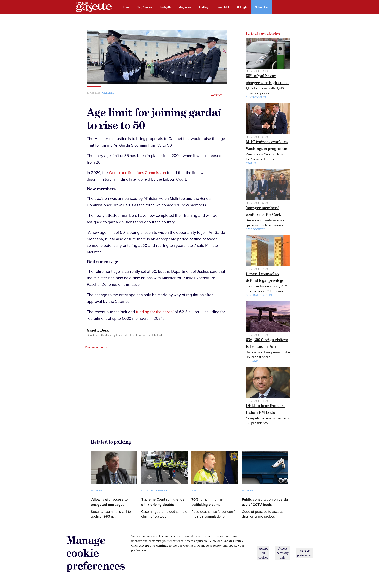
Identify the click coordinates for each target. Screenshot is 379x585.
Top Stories (144, 7)
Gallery (204, 7)
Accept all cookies (263, 553)
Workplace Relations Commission (137, 172)
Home (125, 7)
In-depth (165, 7)
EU (276, 295)
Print (218, 95)
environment (256, 97)
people (251, 163)
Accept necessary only (283, 553)
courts (161, 490)
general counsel (259, 295)
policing (107, 92)
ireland (252, 361)
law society (255, 229)
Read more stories (96, 347)
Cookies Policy (232, 541)
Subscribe (261, 7)
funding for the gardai (155, 312)
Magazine (184, 7)
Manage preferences (304, 553)
